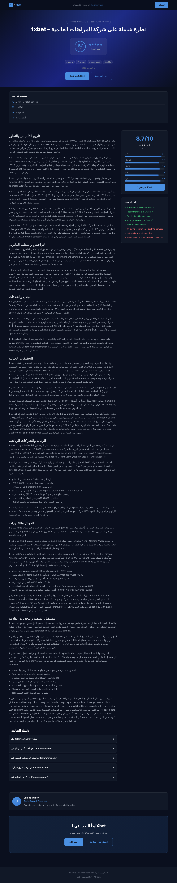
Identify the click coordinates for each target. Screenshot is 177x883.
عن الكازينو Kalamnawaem (26, 102)
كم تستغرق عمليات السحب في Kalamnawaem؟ (34, 758)
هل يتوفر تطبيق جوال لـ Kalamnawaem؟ (30, 767)
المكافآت (19, 107)
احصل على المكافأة (99, 841)
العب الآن (161, 5)
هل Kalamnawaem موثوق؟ (24, 738)
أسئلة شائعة (21, 118)
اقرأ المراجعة (101, 76)
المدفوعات (20, 112)
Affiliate (97, 877)
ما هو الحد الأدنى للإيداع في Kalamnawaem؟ (32, 748)
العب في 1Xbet (77, 75)
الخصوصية (86, 877)
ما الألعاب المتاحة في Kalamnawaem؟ (29, 777)
